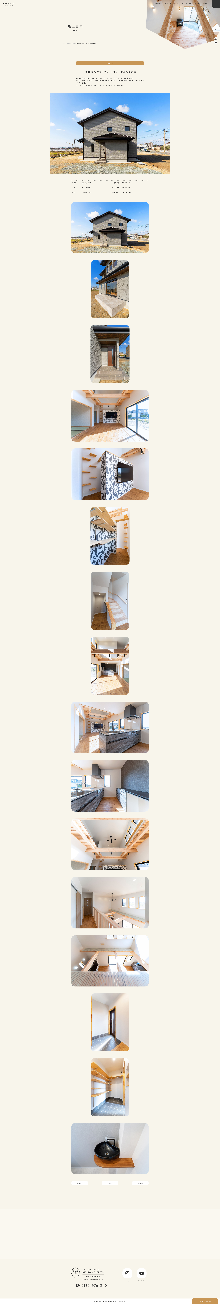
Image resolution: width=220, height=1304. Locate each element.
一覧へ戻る (110, 1183)
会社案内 (205, 3)
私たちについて (158, 3)
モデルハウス (180, 3)
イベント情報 (197, 3)
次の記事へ (140, 1183)
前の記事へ (79, 1183)
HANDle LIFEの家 (169, 3)
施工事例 (188, 3)
